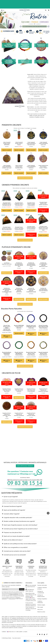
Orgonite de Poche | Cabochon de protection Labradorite (19, 414)
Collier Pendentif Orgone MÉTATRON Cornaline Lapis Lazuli (6, 166)
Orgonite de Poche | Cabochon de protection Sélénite (31, 414)
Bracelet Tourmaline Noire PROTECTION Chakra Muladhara (43, 327)
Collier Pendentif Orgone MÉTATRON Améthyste (31, 166)
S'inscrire (22, 589)
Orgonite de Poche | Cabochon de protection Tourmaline (43, 390)
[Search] (45, 10)
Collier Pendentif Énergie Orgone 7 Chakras (19, 143)
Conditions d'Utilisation (40, 602)
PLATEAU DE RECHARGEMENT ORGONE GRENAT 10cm (19, 264)
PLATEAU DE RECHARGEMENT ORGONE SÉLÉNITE (43, 289)
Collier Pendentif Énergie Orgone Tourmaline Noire (19, 166)
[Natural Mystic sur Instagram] (42, 634)
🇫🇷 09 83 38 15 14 (11, 631)
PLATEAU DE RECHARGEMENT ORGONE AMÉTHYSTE (19, 290)
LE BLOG (25, 631)
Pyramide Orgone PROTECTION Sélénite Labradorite (43, 203)
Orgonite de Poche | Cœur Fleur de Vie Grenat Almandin (31, 390)
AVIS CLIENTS (19, 631)
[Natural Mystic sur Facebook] (37, 634)
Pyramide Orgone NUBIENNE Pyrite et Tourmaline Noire (19, 204)
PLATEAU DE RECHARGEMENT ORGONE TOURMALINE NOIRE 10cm (7, 291)
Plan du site (40, 609)
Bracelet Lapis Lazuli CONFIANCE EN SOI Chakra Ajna (31, 327)
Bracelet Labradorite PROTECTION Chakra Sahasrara (43, 353)
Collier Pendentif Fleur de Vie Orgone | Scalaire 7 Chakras (43, 166)
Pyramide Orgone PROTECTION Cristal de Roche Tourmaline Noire (43, 228)
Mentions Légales (41, 604)
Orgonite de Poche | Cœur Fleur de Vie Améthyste (19, 390)
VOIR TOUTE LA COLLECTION (25, 177)
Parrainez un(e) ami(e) (42, 585)
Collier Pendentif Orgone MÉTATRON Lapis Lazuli (43, 143)
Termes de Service (12, 598)
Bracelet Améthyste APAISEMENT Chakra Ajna (6, 353)
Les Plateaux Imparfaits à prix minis (6, 263)
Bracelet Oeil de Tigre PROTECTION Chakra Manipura (31, 353)
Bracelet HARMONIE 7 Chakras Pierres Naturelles (19, 327)
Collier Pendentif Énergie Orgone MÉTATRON (6, 143)
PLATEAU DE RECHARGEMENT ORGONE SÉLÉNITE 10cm (31, 264)
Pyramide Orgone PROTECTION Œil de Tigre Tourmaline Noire (7, 228)
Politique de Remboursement (41, 595)
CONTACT (4, 631)
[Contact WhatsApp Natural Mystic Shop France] (25, 476)
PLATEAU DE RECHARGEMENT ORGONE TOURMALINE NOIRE (31, 290)
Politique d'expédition (42, 598)
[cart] (48, 10)
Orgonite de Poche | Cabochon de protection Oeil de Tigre (6, 414)
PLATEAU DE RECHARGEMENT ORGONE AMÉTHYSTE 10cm (43, 264)
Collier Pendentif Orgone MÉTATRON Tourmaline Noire (31, 143)
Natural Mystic (8, 638)
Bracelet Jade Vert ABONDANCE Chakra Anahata (19, 353)
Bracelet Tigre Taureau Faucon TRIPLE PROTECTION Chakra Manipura (7, 328)
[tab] (25, 496)
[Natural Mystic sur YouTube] (44, 634)
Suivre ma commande (31, 585)
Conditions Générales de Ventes (42, 588)
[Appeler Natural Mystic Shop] (25, 486)
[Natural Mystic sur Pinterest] (40, 634)
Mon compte (40, 607)
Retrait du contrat (41, 611)
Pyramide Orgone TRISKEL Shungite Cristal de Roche (31, 204)
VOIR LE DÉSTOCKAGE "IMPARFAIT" (25, 465)
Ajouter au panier (7, 272)
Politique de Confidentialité (41, 592)
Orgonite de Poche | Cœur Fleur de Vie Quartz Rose (6, 390)
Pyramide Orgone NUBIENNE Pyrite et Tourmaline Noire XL (6, 204)
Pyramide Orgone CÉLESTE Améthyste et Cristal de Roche (31, 227)
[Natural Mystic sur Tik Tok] (47, 634)
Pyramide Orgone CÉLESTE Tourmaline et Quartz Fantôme (19, 228)
